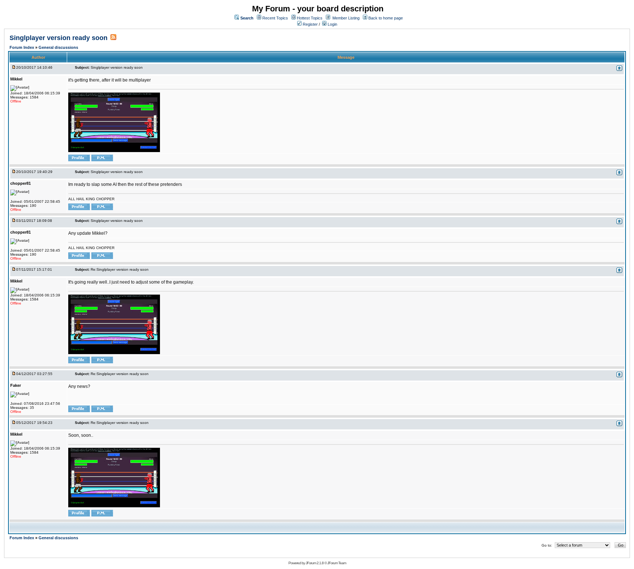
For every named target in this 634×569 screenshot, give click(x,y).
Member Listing (346, 18)
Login (332, 24)
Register (310, 24)
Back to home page (385, 18)
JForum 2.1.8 (315, 563)
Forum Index (22, 47)
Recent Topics (275, 18)
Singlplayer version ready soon (59, 38)
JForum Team (336, 563)
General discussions (58, 47)
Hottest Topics (310, 18)
